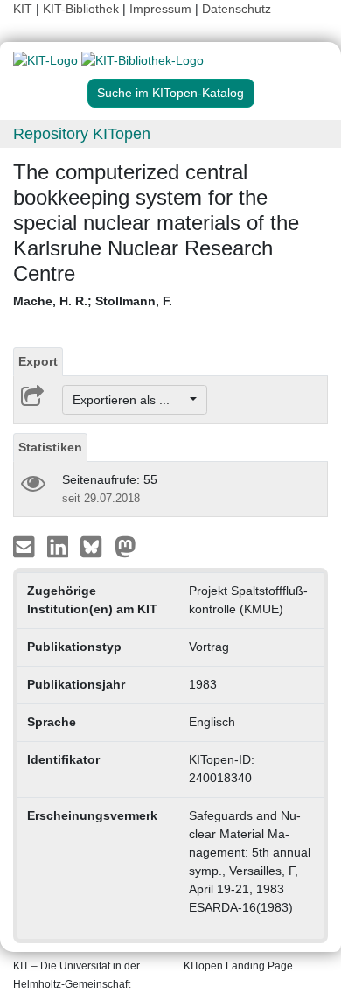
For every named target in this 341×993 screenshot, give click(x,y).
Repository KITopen (81, 134)
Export (38, 361)
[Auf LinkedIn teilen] (59, 546)
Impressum (160, 9)
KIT (22, 9)
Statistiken (50, 447)
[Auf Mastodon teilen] (125, 546)
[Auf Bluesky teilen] (95, 546)
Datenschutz (236, 9)
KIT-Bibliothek (82, 9)
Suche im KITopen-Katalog (170, 93)
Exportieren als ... (130, 400)
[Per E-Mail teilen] (25, 546)
